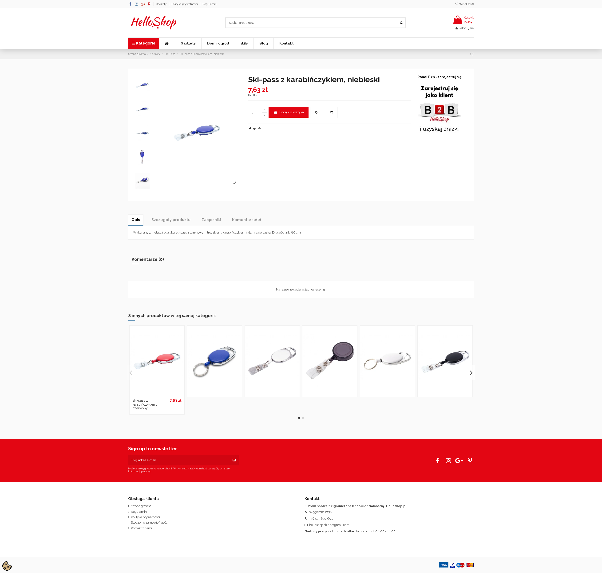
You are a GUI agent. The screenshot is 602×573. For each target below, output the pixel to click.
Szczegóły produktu (170, 220)
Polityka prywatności (184, 4)
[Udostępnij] (250, 129)
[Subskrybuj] (234, 460)
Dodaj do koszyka (291, 112)
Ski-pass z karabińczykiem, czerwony (144, 404)
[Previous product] (470, 54)
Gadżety (161, 4)
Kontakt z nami (141, 528)
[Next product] (473, 54)
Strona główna (141, 506)
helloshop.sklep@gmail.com (329, 525)
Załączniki (211, 220)
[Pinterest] (259, 129)
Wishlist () (466, 4)
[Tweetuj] (254, 129)
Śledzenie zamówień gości (149, 522)
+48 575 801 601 (321, 518)
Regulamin (209, 4)
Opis (135, 220)
